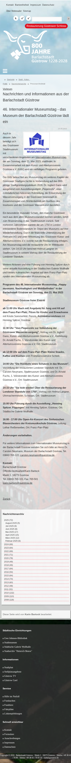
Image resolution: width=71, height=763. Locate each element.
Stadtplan (8, 667)
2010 (9, 593)
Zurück (6, 499)
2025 (8, 520)
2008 (9, 600)
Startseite (11, 79)
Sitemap (27, 11)
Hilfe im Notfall (11, 696)
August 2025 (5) (12, 523)
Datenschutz (48, 5)
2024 (8, 544)
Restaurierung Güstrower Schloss (46, 26)
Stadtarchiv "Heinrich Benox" (18, 651)
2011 (8, 589)
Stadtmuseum (10, 642)
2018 (8, 565)
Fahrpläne (9, 709)
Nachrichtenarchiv (19, 84)
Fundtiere (8, 705)
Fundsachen (9, 700)
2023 (8, 548)
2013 (8, 582)
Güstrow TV (10, 676)
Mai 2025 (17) (11, 532)
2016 (8, 572)
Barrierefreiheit (22, 5)
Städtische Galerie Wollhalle (17, 646)
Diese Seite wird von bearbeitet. (27, 614)
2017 (8, 568)
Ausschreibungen (12, 738)
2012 (8, 586)
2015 (8, 575)
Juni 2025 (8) (11, 529)
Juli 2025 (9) (11, 526)
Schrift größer (22, 18)
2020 (8, 558)
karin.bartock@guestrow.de (17, 483)
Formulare (9, 734)
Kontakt (10, 5)
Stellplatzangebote (12, 671)
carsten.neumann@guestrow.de (37, 455)
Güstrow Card (10, 680)
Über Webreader (14, 11)
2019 (8, 562)
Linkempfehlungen (13, 713)
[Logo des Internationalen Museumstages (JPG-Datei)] (36, 143)
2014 (8, 579)
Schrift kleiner (28, 18)
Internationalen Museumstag (51, 157)
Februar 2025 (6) (13, 541)
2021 (8, 555)
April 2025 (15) (12, 535)
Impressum (35, 5)
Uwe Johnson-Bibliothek (15, 638)
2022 (8, 551)
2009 (9, 596)
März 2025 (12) (12, 538)
